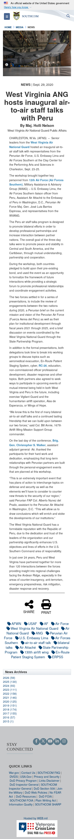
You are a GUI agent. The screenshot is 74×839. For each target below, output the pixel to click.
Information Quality (21, 804)
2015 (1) (8, 721)
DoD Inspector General (24, 784)
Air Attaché (28, 647)
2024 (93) (9, 686)
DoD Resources (26, 796)
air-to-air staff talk (38, 642)
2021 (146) (10, 697)
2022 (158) (10, 693)
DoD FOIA (45, 796)
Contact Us (28, 773)
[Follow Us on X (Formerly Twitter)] (43, 741)
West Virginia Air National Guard (34, 628)
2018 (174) (10, 709)
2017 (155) (10, 713)
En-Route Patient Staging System (40, 654)
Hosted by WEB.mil (36, 818)
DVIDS (14, 777)
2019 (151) (10, 705)
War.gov (14, 773)
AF (46, 623)
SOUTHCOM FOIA (21, 800)
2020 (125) (10, 701)
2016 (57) (9, 717)
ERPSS (57, 656)
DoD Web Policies (36, 792)
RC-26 (43, 365)
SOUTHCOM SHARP (48, 804)
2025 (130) (10, 682)
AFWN (16, 623)
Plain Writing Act (46, 800)
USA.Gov (26, 777)
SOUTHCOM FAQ (48, 773)
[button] (18, 7)
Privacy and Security (46, 777)
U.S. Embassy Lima (33, 637)
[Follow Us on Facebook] (36, 741)
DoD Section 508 (44, 788)
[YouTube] (50, 741)
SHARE (29, 611)
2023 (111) (10, 690)
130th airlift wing (36, 652)
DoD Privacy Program (23, 781)
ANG (39, 633)
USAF (32, 623)
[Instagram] (64, 741)
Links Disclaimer (49, 781)
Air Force (62, 623)
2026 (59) (9, 678)
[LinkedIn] (57, 741)
